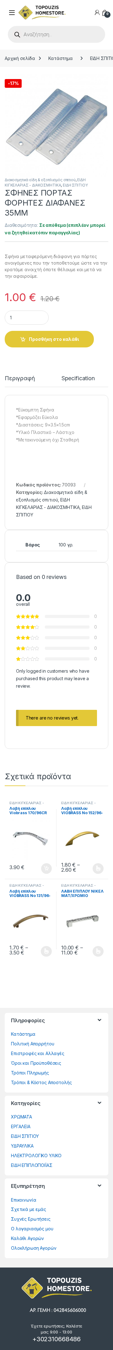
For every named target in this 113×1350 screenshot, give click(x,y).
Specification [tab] (78, 378)
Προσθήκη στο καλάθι (54, 339)
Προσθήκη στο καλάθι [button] (41, 868)
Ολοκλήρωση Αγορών (33, 1248)
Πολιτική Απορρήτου (32, 1043)
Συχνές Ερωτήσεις (31, 1219)
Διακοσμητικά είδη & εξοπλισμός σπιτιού (40, 179)
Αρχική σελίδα (20, 58)
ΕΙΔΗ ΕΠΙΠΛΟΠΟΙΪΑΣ (31, 1165)
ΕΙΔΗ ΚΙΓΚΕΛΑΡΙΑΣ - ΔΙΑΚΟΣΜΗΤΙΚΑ (26, 805)
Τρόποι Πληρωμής (30, 1072)
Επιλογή (95, 868)
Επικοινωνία (23, 1200)
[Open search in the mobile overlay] (56, 34)
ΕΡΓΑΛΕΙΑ (20, 1126)
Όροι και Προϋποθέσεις (36, 1063)
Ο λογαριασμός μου (32, 1228)
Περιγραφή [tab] (20, 378)
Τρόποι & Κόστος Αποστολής (41, 1082)
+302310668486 (56, 1339)
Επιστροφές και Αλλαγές (37, 1053)
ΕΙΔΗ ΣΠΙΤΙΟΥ (75, 185)
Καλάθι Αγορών (27, 1238)
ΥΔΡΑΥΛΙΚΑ (22, 1145)
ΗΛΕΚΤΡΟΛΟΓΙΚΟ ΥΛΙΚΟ (36, 1155)
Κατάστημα (60, 58)
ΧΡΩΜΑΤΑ (21, 1116)
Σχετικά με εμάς (28, 1209)
